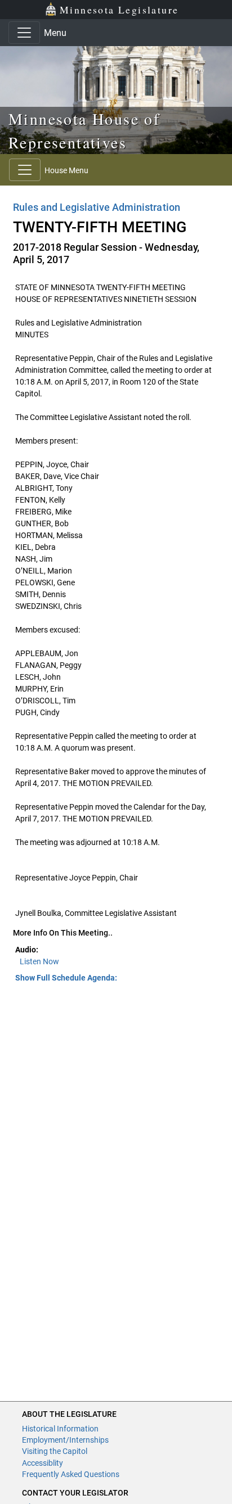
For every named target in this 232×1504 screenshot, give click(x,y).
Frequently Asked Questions (70, 1474)
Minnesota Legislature (119, 9)
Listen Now (39, 961)
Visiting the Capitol (54, 1451)
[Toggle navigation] (24, 32)
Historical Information (60, 1428)
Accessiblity (42, 1462)
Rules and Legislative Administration (96, 207)
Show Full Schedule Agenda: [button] (66, 977)
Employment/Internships (65, 1439)
